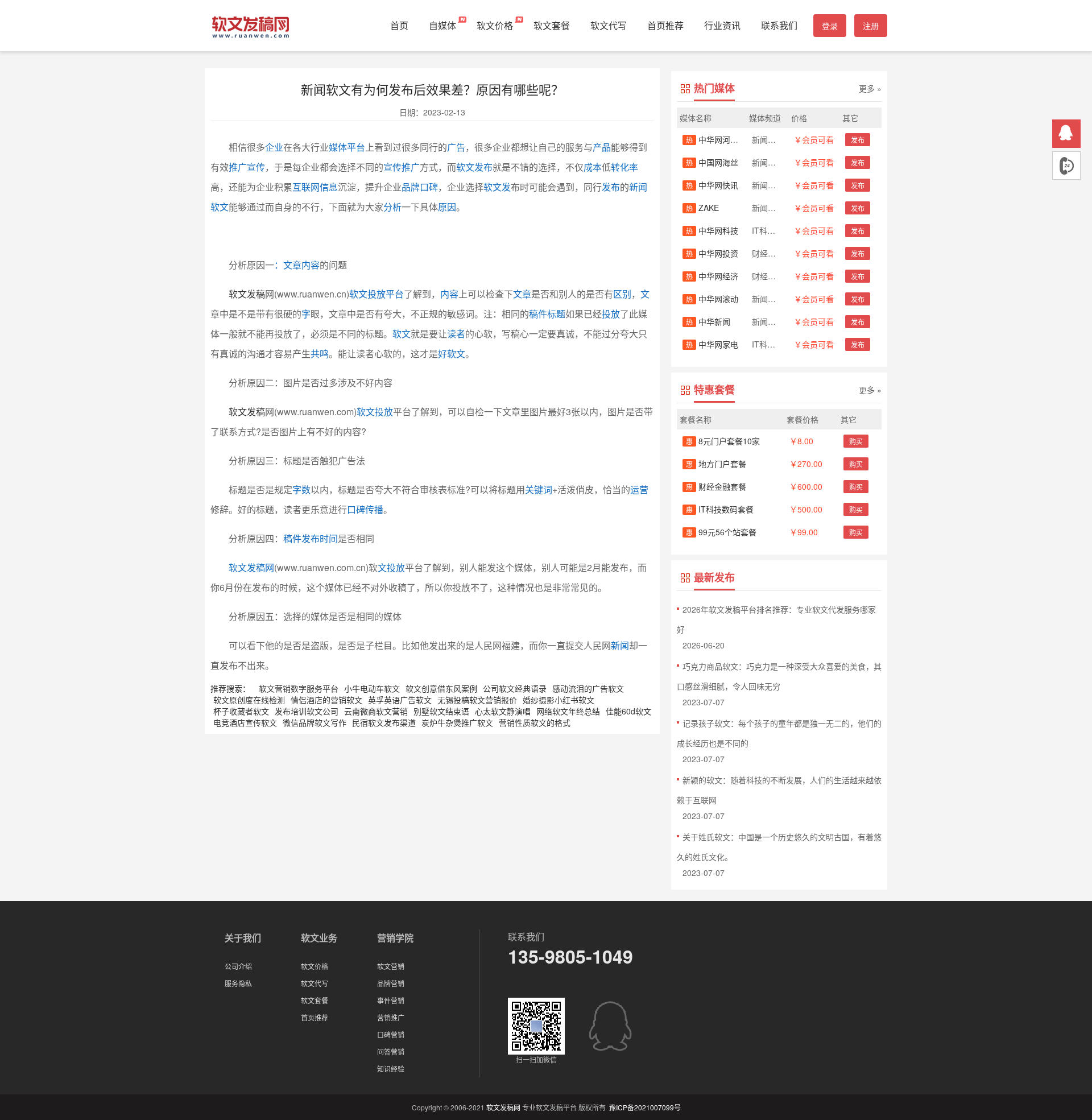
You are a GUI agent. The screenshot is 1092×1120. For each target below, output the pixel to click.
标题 (556, 313)
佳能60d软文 (628, 711)
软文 (401, 333)
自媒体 (442, 25)
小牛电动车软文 (372, 688)
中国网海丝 (712, 162)
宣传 (256, 166)
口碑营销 (390, 1034)
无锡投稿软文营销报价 (477, 699)
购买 (856, 441)
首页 (399, 25)
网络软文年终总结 (568, 711)
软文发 (497, 186)
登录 (830, 25)
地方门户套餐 (716, 463)
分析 (392, 206)
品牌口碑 (420, 186)
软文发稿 (247, 293)
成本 (593, 166)
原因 (447, 206)
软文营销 (390, 966)
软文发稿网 (251, 567)
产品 (602, 147)
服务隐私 (238, 983)
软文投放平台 (376, 293)
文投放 (391, 567)
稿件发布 (301, 538)
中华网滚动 (712, 298)
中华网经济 (712, 276)
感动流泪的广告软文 (588, 688)
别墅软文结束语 (441, 711)
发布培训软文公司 (306, 711)
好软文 (451, 353)
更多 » (870, 88)
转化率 (624, 166)
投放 (611, 313)
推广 (238, 166)
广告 (456, 147)
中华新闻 (708, 321)
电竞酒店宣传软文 (245, 722)
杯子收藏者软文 (241, 711)
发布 (611, 186)
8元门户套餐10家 (723, 441)
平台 (356, 147)
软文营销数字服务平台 (298, 688)
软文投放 (375, 411)
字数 (301, 489)
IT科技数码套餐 (720, 509)
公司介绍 (238, 966)
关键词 (538, 489)
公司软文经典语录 (515, 688)
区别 (622, 293)
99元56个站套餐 (721, 532)
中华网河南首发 (720, 139)
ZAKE (702, 207)
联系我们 (779, 25)
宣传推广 (401, 166)
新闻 (620, 645)
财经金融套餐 (716, 486)
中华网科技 (712, 230)
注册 (871, 25)
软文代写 (608, 25)
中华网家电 (712, 344)
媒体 (338, 147)
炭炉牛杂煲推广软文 (457, 722)
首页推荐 (665, 25)
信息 (329, 186)
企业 (274, 147)
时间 (329, 538)
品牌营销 (390, 983)
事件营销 (390, 1000)
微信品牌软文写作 (314, 722)
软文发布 (474, 166)
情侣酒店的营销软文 (326, 699)
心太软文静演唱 (503, 711)
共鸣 (320, 353)
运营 (639, 489)
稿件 (538, 313)
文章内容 (301, 264)
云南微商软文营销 (376, 711)
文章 (522, 293)
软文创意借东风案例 (441, 688)
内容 (449, 293)
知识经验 (390, 1068)
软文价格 (495, 25)
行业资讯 (722, 25)
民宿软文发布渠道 (384, 722)
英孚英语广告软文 (400, 699)
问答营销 (390, 1051)
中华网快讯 (712, 185)
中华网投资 (712, 253)
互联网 (306, 186)
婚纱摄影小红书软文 (558, 699)
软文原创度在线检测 (249, 699)
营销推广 (390, 1017)
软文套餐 (551, 25)
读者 (456, 333)
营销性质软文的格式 (534, 722)
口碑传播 (365, 509)
